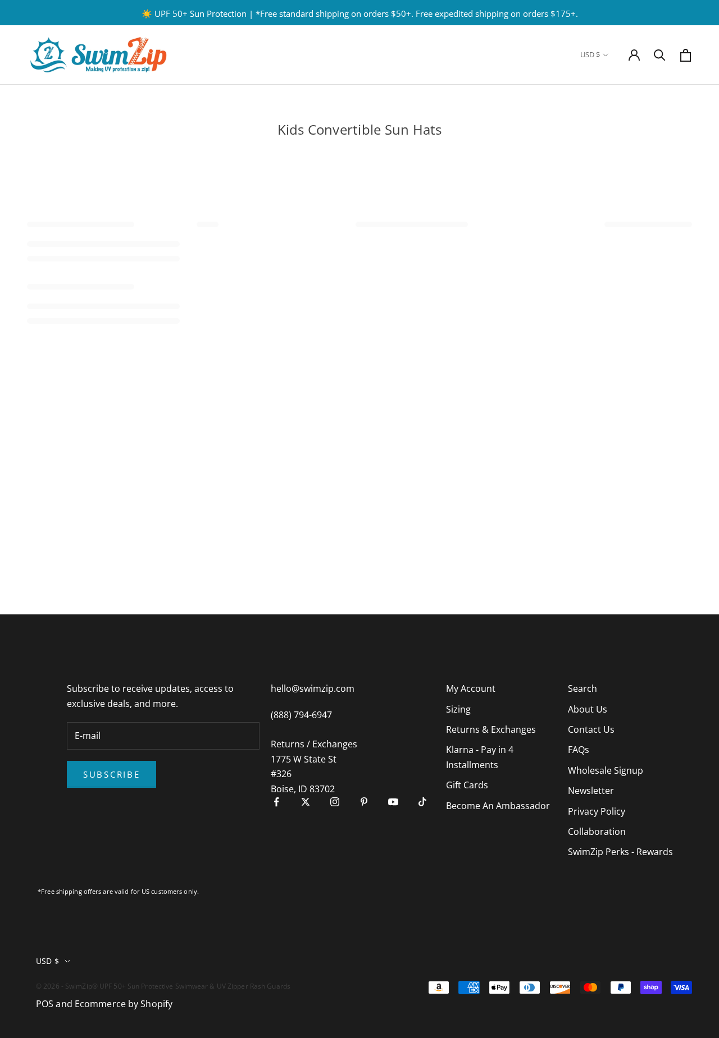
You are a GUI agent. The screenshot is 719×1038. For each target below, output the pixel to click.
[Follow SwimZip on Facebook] (276, 801)
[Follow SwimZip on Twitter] (305, 801)
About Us (587, 709)
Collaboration (597, 831)
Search (582, 688)
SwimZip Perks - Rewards (620, 852)
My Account (470, 688)
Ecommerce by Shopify (123, 1004)
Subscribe (111, 774)
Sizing (458, 709)
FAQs (578, 749)
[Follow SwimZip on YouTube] (393, 801)
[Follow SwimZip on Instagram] (334, 801)
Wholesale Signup (605, 770)
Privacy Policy (596, 811)
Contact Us (591, 729)
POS (44, 1004)
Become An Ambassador (498, 806)
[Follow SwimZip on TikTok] (422, 801)
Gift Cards (467, 785)
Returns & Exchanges (491, 729)
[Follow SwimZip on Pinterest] (364, 801)
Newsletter (591, 790)
